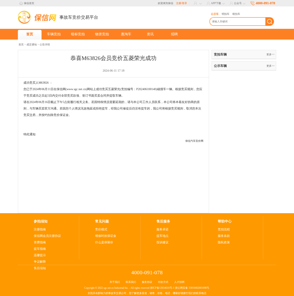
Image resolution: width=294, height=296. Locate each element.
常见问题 (102, 221)
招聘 (174, 34)
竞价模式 (101, 229)
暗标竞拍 (78, 34)
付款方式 (163, 282)
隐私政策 (224, 242)
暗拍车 (236, 13)
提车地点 (162, 235)
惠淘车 (126, 34)
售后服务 (163, 221)
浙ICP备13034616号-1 (162, 287)
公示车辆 (220, 66)
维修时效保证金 (105, 235)
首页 (29, 34)
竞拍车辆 (220, 54)
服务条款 (224, 235)
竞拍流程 (224, 229)
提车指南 (40, 248)
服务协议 (147, 282)
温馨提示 (40, 255)
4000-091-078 (265, 3)
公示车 (215, 13)
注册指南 (40, 229)
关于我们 (115, 282)
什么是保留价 (104, 242)
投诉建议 (162, 242)
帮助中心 (225, 221)
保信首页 (29, 3)
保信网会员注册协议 (47, 235)
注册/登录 (181, 3)
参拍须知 (41, 221)
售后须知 (40, 268)
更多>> (270, 54)
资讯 (150, 34)
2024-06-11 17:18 (113, 70)
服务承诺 (162, 229)
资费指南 (40, 242)
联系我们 (131, 282)
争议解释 (40, 261)
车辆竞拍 (54, 34)
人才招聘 (179, 282)
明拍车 (225, 13)
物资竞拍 (102, 34)
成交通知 (31, 44)
